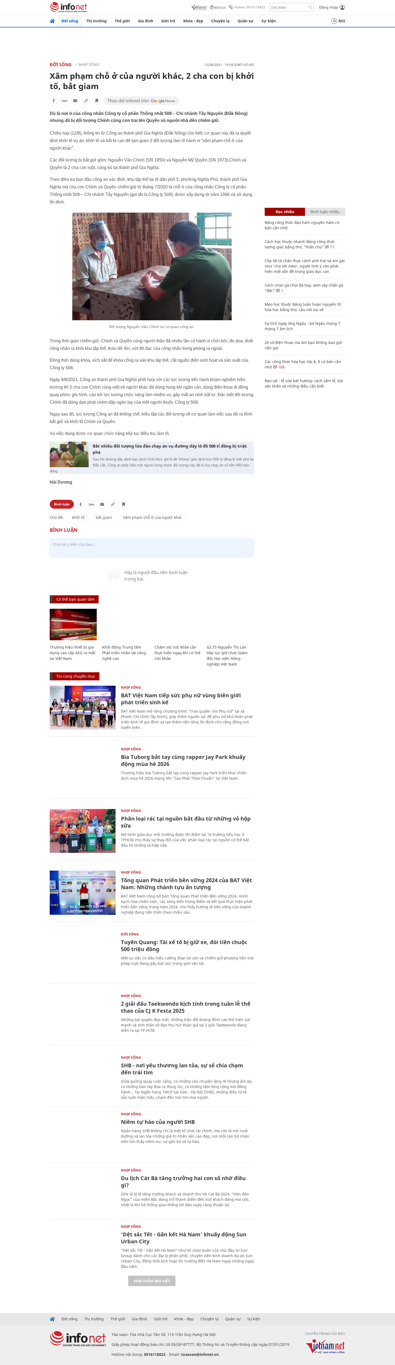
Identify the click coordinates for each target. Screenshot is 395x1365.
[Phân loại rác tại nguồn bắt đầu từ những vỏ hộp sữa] (83, 831)
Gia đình (145, 20)
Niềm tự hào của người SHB (158, 1121)
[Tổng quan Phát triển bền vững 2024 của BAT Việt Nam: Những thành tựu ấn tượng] (83, 892)
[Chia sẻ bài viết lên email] (75, 101)
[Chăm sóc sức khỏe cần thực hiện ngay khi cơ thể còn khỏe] (178, 624)
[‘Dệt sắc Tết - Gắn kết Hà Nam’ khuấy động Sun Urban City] (83, 1247)
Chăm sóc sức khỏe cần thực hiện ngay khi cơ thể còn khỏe (177, 653)
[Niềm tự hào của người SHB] (83, 1134)
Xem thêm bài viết (152, 1280)
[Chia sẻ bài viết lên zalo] (64, 101)
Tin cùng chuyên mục (75, 676)
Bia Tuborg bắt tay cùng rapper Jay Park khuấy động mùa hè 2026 (183, 760)
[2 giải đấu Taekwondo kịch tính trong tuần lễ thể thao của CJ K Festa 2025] (83, 1016)
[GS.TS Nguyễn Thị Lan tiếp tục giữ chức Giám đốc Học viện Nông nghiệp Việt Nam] (230, 624)
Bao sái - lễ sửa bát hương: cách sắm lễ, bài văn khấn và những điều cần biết (304, 383)
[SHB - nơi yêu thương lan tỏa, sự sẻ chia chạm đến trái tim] (83, 1078)
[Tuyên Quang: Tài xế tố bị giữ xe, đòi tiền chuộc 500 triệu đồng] (83, 954)
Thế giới (122, 20)
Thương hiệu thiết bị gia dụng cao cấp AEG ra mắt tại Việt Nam (72, 653)
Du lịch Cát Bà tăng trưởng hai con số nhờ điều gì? (183, 1181)
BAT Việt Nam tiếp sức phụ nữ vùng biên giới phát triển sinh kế (181, 699)
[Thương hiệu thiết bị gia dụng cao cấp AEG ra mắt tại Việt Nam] (73, 624)
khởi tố (78, 517)
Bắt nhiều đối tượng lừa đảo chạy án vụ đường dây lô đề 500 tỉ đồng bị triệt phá (170, 449)
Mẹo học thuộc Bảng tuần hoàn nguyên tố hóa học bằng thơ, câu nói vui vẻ (303, 307)
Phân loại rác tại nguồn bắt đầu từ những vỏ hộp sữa (186, 822)
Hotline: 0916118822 (249, 7)
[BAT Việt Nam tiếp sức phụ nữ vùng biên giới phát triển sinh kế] (83, 708)
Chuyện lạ (220, 20)
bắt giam (104, 517)
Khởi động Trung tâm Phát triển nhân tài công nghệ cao (124, 653)
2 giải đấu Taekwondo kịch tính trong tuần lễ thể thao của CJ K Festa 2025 (185, 1007)
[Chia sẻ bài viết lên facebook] (54, 101)
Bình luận (62, 504)
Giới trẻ (168, 20)
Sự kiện (268, 20)
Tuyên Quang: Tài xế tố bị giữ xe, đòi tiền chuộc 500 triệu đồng (184, 945)
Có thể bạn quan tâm (75, 599)
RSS (342, 20)
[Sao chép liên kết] (86, 101)
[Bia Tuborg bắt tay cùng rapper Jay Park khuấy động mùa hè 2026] (83, 769)
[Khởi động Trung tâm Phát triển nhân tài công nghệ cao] (125, 624)
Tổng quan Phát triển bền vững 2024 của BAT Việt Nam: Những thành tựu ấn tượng (186, 884)
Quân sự (245, 20)
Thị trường (96, 20)
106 (281, 367)
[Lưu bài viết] (97, 101)
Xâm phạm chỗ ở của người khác (152, 517)
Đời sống (70, 20)
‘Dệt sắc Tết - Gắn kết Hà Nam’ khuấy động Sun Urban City (183, 1238)
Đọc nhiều (285, 211)
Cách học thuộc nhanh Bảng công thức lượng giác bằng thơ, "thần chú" (300, 244)
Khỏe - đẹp (193, 20)
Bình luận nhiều (325, 211)
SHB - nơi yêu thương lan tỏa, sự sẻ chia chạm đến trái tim (182, 1069)
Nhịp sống (88, 64)
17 (331, 246)
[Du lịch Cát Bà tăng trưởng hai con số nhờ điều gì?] (83, 1190)
